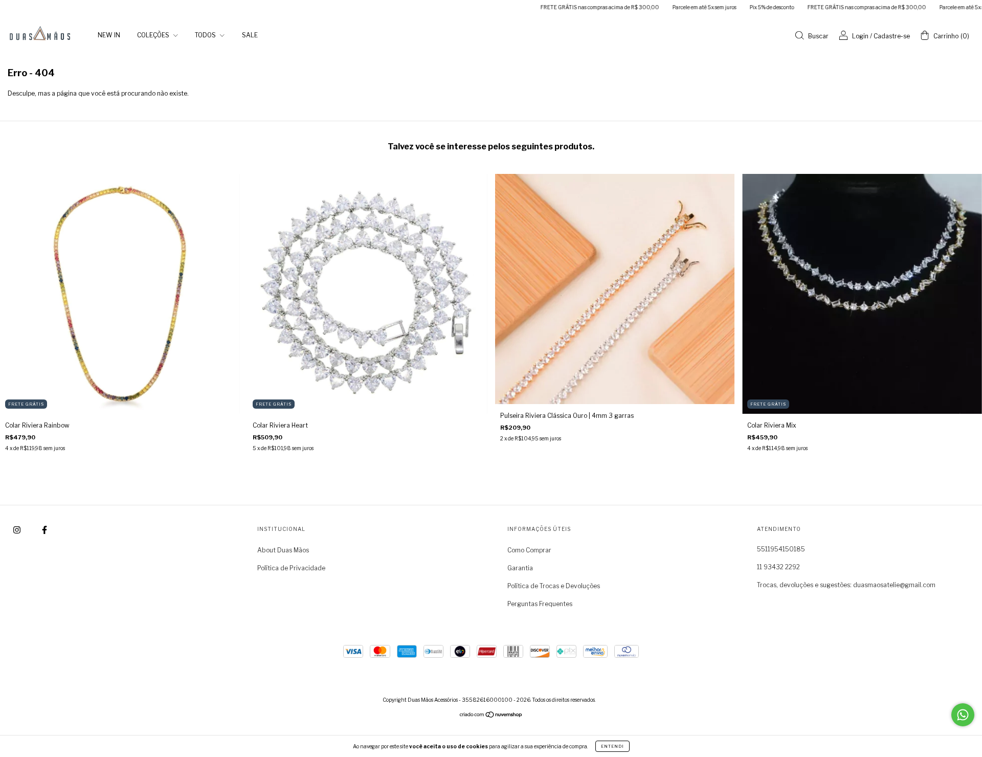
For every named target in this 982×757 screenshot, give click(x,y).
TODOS (206, 35)
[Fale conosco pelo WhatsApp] (962, 714)
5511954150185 (781, 549)
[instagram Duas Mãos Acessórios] (18, 529)
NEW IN (109, 35)
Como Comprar (529, 550)
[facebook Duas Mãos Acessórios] (44, 529)
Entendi (612, 746)
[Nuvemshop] (491, 716)
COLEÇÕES (154, 35)
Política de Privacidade (291, 568)
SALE (250, 35)
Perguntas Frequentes (539, 604)
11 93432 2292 (778, 567)
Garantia (520, 568)
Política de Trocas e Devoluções (553, 586)
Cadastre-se (892, 36)
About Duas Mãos (283, 550)
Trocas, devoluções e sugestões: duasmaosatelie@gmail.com (846, 585)
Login (860, 36)
